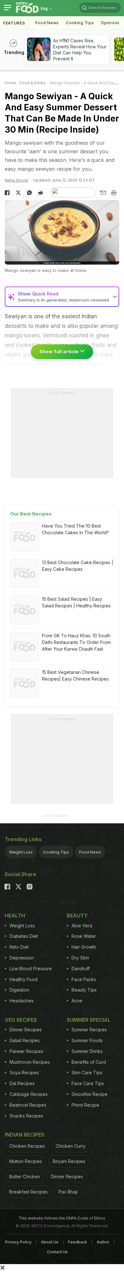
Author (103, 1242)
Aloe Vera (82, 925)
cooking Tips (80, 22)
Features (14, 23)
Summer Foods (87, 1040)
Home (10, 82)
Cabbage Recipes (29, 1094)
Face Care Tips (88, 1083)
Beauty (77, 915)
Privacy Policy (18, 1242)
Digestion (19, 990)
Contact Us (57, 1251)
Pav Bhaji (68, 1191)
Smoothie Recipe (89, 1094)
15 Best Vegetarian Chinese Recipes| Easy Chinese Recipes (75, 675)
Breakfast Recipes (28, 1191)
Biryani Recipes (69, 1161)
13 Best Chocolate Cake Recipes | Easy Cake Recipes (77, 566)
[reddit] (40, 192)
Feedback (77, 1242)
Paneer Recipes (26, 1051)
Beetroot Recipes (28, 1105)
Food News (47, 22)
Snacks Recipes (26, 1115)
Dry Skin (80, 957)
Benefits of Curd (89, 1062)
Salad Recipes (25, 1040)
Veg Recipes (21, 1020)
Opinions (110, 22)
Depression (22, 957)
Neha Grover (16, 180)
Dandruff (81, 968)
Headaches (22, 1000)
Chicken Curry (71, 1146)
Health (15, 915)
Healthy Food (24, 979)
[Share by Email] (102, 192)
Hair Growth (84, 947)
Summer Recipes (89, 1029)
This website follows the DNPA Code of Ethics (62, 1218)
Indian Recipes (24, 1134)
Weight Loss (21, 851)
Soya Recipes (24, 1072)
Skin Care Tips (87, 1072)
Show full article (59, 352)
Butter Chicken (24, 1176)
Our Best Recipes (31, 514)
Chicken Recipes (27, 1146)
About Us (50, 1242)
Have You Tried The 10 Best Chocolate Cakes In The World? (75, 529)
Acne (77, 1000)
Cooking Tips (56, 851)
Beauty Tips (84, 990)
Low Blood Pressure (31, 968)
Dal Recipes (22, 1083)
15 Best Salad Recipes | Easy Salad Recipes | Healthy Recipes (76, 602)
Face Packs (84, 979)
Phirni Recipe (85, 1105)
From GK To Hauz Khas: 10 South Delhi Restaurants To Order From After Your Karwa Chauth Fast (76, 642)
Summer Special (89, 1020)
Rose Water (84, 936)
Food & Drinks (33, 82)
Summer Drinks (87, 1051)
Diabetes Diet (24, 936)
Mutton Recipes (25, 1161)
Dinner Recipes (26, 1029)
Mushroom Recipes (30, 1062)
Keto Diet (19, 947)
